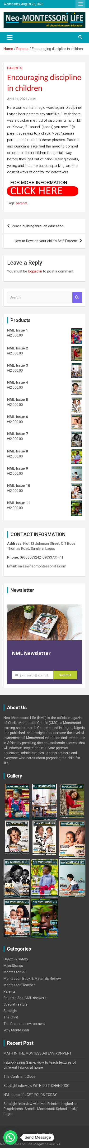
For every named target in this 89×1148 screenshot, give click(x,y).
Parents (14, 68)
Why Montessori (16, 1030)
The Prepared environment (24, 1024)
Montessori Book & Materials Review (32, 978)
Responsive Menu (80, 4)
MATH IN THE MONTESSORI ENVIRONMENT (38, 1053)
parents (22, 203)
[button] (10, 1137)
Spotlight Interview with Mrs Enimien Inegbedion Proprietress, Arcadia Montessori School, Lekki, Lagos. (41, 1109)
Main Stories (13, 965)
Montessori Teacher (19, 985)
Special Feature (16, 1004)
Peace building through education (38, 226)
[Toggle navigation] (10, 37)
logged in (35, 271)
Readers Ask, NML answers (25, 998)
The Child (11, 1017)
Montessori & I (15, 972)
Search (77, 297)
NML (33, 99)
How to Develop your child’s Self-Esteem (45, 241)
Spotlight (10, 1011)
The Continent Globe (20, 1076)
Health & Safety (16, 959)
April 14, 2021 (17, 99)
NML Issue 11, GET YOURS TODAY (30, 1095)
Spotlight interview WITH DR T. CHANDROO (37, 1085)
